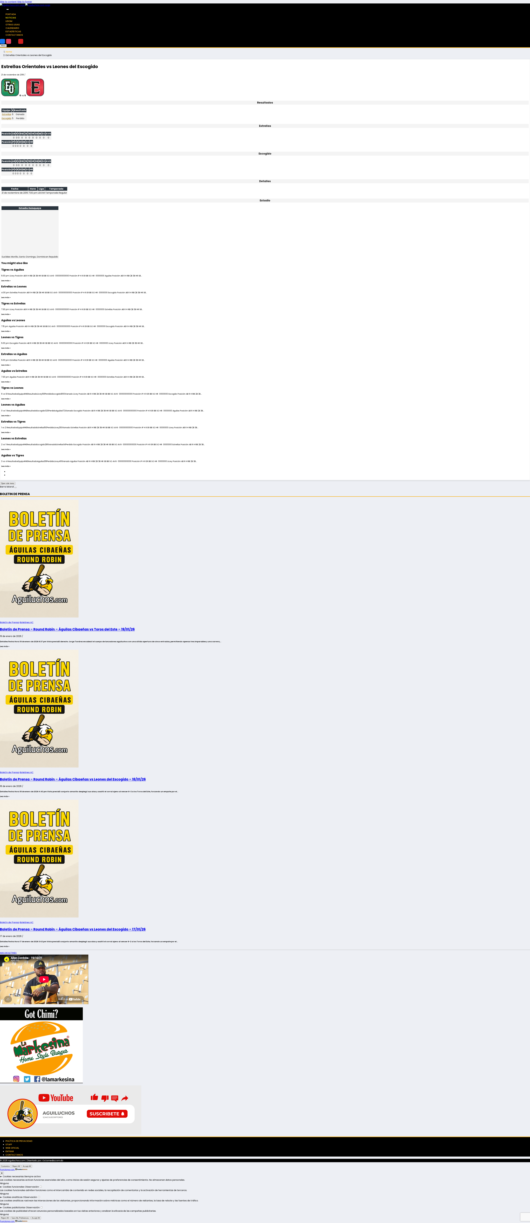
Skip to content (8, 1)
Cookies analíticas (12, 1197)
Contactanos (14, 35)
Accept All (27, 1166)
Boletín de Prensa (9, 622)
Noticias (11, 17)
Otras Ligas (13, 24)
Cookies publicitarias (14, 1207)
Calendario (12, 28)
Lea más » (6, 280)
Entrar (10, 1151)
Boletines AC (26, 622)
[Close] (7, 9)
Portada (11, 14)
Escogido (6, 118)
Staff (9, 1144)
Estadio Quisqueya (30, 208)
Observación (32, 1186)
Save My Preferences (20, 1218)
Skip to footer (24, 1)
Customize (5, 1166)
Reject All (16, 1166)
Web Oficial (12, 1148)
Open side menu (7, 483)
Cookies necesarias (13, 1176)
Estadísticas (13, 31)
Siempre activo (32, 1176)
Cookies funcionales (13, 1186)
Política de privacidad (19, 1141)
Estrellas (6, 114)
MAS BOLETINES (8, 952)
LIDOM (9, 21)
